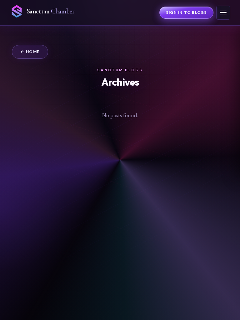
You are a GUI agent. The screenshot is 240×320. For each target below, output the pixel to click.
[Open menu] (223, 13)
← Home (30, 51)
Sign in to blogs (186, 12)
